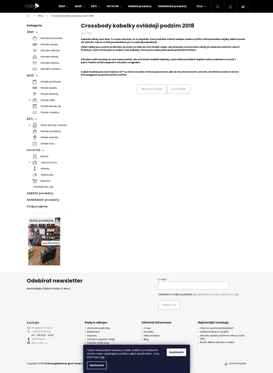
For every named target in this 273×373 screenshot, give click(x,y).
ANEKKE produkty (40, 193)
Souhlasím (176, 352)
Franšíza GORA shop (98, 343)
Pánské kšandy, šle (51, 106)
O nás (147, 328)
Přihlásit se (169, 305)
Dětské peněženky (51, 131)
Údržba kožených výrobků (214, 331)
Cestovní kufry (49, 162)
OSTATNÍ (33, 150)
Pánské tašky (48, 100)
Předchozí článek (151, 89)
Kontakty (149, 331)
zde (102, 357)
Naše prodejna (152, 335)
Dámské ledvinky (50, 62)
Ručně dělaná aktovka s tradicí (217, 342)
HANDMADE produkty (43, 200)
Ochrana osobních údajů (101, 339)
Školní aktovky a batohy (54, 125)
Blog (146, 339)
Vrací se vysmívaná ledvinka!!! (217, 328)
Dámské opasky (49, 44)
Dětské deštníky (49, 137)
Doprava (92, 335)
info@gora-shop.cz (42, 327)
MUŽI (30, 75)
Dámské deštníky (50, 50)
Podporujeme (37, 206)
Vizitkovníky (47, 174)
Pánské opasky (49, 87)
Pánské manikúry (50, 112)
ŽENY (30, 32)
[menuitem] (63, 6)
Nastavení (97, 365)
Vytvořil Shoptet (237, 363)
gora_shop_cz (39, 342)
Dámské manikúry (51, 69)
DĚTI (30, 119)
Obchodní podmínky (98, 328)
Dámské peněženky (51, 38)
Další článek (178, 89)
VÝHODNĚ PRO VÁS (43, 186)
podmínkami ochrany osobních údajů (217, 294)
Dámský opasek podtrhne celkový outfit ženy (222, 337)
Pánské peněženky (51, 81)
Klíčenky (45, 168)
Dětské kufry (48, 143)
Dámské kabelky (50, 56)
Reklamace (93, 331)
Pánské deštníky (49, 94)
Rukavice (46, 180)
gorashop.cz (38, 339)
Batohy (44, 156)
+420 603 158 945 (41, 331)
